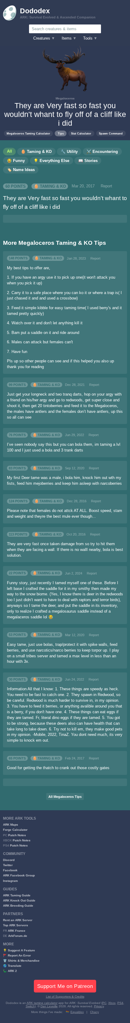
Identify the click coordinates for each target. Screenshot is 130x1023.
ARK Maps (10, 824)
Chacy (94, 1012)
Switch (30, 1006)
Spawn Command (111, 133)
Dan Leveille (49, 1006)
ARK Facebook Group (19, 875)
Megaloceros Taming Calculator (28, 133)
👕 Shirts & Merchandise (21, 960)
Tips (61, 133)
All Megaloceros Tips (65, 796)
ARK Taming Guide (17, 895)
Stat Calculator (81, 133)
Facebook (10, 870)
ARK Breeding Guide (18, 905)
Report (106, 186)
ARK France (16, 930)
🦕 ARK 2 (10, 971)
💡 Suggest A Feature (19, 950)
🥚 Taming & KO (50, 186)
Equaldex (77, 1012)
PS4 (120, 1003)
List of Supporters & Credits (65, 996)
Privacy (99, 1006)
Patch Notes (17, 835)
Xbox (111, 1003)
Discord (9, 860)
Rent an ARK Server (17, 920)
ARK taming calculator (42, 1003)
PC (104, 1003)
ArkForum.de (17, 935)
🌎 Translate (12, 965)
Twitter (8, 865)
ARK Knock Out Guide (19, 900)
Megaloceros (65, 98)
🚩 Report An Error (17, 955)
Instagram (10, 880)
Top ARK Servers (15, 925)
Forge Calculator (15, 829)
